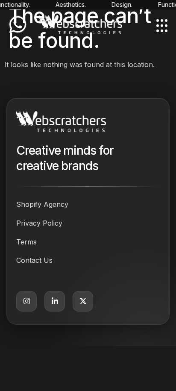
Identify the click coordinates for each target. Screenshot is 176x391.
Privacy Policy (39, 223)
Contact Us (34, 260)
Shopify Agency (42, 204)
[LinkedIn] (54, 301)
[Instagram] (26, 301)
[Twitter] (83, 301)
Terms (26, 242)
